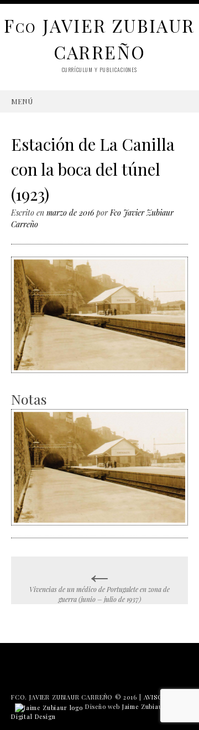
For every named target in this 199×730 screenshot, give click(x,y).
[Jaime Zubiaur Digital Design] (49, 706)
